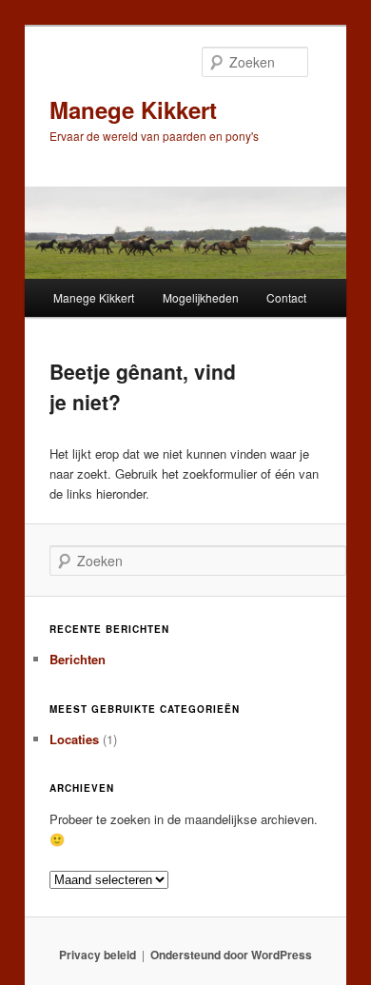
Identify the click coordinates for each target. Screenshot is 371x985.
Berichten (77, 659)
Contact (286, 297)
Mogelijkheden (201, 297)
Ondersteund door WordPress (231, 954)
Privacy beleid (97, 954)
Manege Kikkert (133, 109)
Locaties (74, 739)
